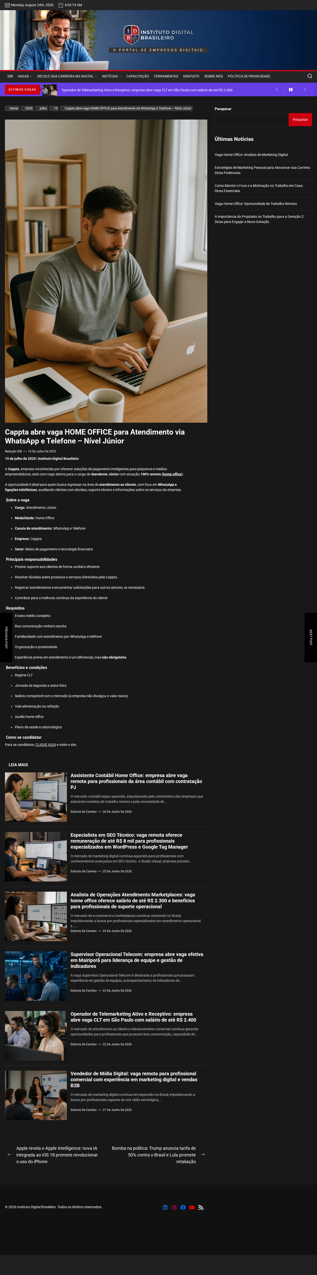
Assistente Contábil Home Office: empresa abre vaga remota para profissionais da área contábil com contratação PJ (136, 781)
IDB (10, 76)
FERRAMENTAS (166, 76)
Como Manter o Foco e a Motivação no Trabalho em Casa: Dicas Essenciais (259, 188)
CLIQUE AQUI (45, 745)
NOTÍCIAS (110, 76)
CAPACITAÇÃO (137, 76)
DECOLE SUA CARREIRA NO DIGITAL (65, 76)
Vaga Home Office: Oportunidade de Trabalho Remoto (256, 204)
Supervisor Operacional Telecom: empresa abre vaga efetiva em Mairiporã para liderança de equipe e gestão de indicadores (137, 960)
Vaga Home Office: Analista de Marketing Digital (251, 155)
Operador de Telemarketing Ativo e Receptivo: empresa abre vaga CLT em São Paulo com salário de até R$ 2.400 (133, 1017)
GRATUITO (191, 76)
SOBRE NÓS (213, 76)
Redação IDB (13, 451)
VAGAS (23, 76)
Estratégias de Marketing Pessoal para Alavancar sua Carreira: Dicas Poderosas (263, 170)
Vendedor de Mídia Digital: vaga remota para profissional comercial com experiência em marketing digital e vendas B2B (134, 1079)
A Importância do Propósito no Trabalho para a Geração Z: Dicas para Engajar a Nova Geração (259, 219)
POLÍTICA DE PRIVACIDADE (249, 76)
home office (172, 474)
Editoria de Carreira (84, 811)
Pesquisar (223, 109)
